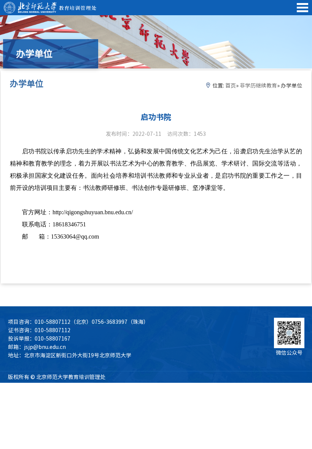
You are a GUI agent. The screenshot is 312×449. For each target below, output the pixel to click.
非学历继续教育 (258, 85)
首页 (230, 85)
